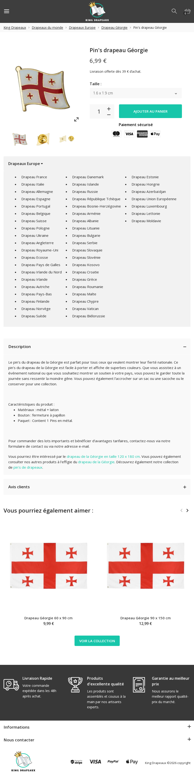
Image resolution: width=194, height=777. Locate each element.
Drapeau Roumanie (87, 286)
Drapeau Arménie (86, 213)
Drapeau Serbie (84, 242)
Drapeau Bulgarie (86, 235)
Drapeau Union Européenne (154, 198)
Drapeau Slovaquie (87, 250)
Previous (181, 510)
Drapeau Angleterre (37, 242)
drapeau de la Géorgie (96, 461)
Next (187, 510)
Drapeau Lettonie (146, 213)
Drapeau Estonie (145, 176)
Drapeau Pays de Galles (40, 264)
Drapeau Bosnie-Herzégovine (96, 206)
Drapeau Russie (85, 191)
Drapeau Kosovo (86, 264)
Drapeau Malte (84, 294)
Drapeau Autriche (35, 286)
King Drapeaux (15, 27)
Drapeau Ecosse (34, 257)
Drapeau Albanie (85, 220)
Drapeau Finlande (35, 301)
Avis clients (19, 486)
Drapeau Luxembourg (149, 206)
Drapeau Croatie (85, 272)
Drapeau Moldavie (146, 220)
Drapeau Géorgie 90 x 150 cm (145, 618)
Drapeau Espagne (35, 198)
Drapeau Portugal (35, 206)
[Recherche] (174, 11)
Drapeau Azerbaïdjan (149, 191)
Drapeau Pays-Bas (36, 294)
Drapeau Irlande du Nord (41, 272)
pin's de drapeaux (27, 467)
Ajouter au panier (150, 111)
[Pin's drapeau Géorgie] (20, 138)
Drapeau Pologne (35, 228)
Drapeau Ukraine (34, 235)
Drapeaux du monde (47, 27)
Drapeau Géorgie (114, 27)
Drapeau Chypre (85, 301)
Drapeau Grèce (84, 279)
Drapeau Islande (85, 184)
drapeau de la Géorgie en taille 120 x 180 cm (103, 456)
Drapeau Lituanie (86, 228)
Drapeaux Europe (82, 27)
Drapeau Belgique (35, 213)
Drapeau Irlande (34, 279)
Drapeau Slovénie (86, 257)
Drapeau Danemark (88, 176)
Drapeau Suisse (34, 220)
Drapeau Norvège (36, 308)
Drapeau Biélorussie (88, 316)
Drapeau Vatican (85, 308)
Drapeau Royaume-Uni (39, 250)
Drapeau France (34, 176)
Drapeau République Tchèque (96, 198)
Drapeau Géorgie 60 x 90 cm (48, 618)
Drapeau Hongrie (146, 184)
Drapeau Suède (33, 316)
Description (19, 346)
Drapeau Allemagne (37, 191)
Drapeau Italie (32, 184)
